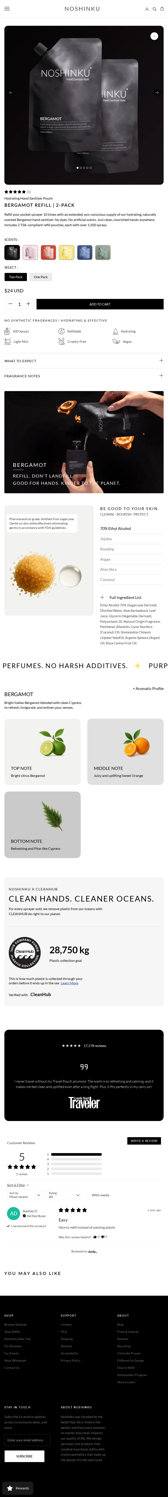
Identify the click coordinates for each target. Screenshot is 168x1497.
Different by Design (130, 1360)
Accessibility (69, 1353)
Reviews (122, 1339)
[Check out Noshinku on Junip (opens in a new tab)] (92, 1252)
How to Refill (126, 1367)
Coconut (107, 579)
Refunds (66, 1346)
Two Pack (16, 277)
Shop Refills (12, 1331)
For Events (11, 1353)
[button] (17, 192)
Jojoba (106, 538)
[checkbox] (104, 1195)
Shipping (67, 1339)
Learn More (69, 983)
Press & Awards (128, 1331)
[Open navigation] (7, 9)
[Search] (155, 8)
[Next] (157, 93)
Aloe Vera (108, 569)
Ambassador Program (132, 1375)
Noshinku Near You (17, 1339)
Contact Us (11, 1367)
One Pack (41, 277)
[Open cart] (162, 9)
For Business (13, 1346)
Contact (66, 1324)
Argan (105, 559)
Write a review (144, 1141)
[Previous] (11, 93)
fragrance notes (22, 376)
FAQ (64, 1331)
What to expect (20, 361)
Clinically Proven (129, 1353)
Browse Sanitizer (15, 1324)
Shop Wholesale (15, 1360)
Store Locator (126, 1382)
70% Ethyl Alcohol (115, 528)
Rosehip (107, 549)
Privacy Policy (70, 1360)
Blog (120, 1324)
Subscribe (24, 1456)
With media (100, 1195)
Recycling (123, 1346)
